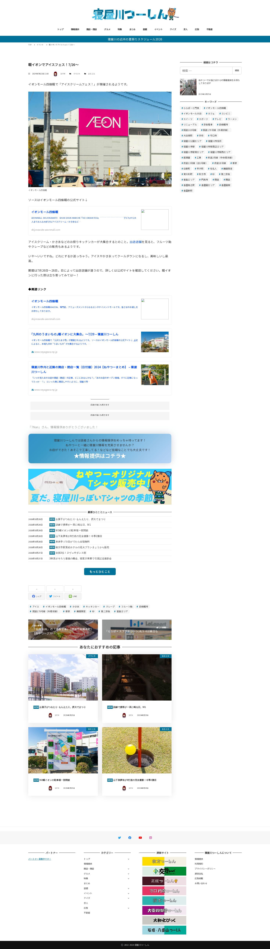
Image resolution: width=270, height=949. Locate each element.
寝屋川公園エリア (192, 140)
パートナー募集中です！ (39, 858)
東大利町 (187, 174)
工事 (199, 157)
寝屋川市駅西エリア (220, 152)
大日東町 (187, 135)
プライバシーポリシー (205, 868)
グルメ (107, 29)
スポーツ (203, 118)
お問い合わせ (201, 883)
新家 (67, 611)
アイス (35, 606)
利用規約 (199, 863)
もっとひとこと (99, 571)
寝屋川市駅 (189, 146)
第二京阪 (105, 611)
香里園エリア (208, 185)
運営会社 (199, 873)
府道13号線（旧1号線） (195, 163)
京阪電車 (208, 124)
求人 (185, 29)
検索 (237, 70)
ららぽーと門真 (191, 107)
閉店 (217, 179)
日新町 (186, 168)
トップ (60, 29)
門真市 (204, 179)
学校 (201, 135)
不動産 (209, 29)
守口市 (213, 135)
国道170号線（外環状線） (45, 611)
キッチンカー (92, 606)
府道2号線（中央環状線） (221, 157)
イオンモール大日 (192, 113)
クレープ (110, 606)
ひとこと (91, 74)
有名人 (213, 168)
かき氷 (75, 606)
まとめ (132, 29)
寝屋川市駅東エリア (193, 152)
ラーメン (232, 118)
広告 (197, 29)
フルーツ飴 (127, 606)
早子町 (200, 168)
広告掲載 (199, 878)
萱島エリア (122, 611)
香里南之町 (189, 185)
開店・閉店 (92, 29)
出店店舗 (136, 242)
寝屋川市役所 (215, 140)
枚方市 (202, 174)
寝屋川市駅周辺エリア (212, 146)
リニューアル (190, 124)
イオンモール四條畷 (55, 606)
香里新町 (187, 190)
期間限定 (81, 611)
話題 (145, 29)
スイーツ (187, 118)
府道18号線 (220, 163)
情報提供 (75, 29)
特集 (120, 29)
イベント (158, 29)
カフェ (211, 113)
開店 (228, 179)
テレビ (218, 118)
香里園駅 (225, 185)
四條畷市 (143, 606)
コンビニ (225, 113)
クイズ (173, 29)
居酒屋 (186, 157)
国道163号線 (190, 129)
